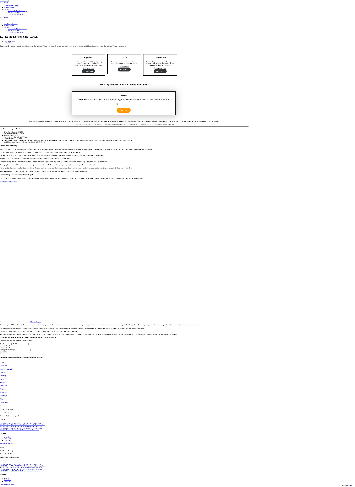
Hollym (2, 362)
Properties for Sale (9, 41)
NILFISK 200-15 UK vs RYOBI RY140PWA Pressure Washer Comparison (22, 425)
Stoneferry (3, 375)
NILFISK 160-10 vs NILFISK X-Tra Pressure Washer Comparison (19, 430)
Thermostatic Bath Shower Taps (17, 11)
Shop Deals (123, 110)
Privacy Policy (8, 440)
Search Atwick (88, 71)
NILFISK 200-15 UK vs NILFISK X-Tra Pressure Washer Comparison (21, 426)
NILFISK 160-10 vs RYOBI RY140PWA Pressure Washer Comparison (21, 428)
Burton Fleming (4, 402)
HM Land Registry (35, 322)
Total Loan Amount (5, 344)
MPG (351, 485)
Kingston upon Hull (6, 369)
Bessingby (3, 372)
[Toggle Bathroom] (32, 27)
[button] (10, 9)
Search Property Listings (11, 5)
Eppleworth (3, 365)
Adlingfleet (3, 392)
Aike (1, 399)
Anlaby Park (3, 385)
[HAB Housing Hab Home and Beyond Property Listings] (4, 2)
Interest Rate (3, 348)
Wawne (2, 379)
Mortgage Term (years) (6, 349)
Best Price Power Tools (7, 443)
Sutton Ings (3, 395)
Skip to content (4, 1)
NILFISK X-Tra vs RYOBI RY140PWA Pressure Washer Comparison (20, 423)
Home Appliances (9, 7)
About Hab (7, 437)
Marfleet (2, 382)
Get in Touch (7, 438)
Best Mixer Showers (14, 12)
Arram (2, 389)
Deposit (2, 346)
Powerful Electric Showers (15, 14)
